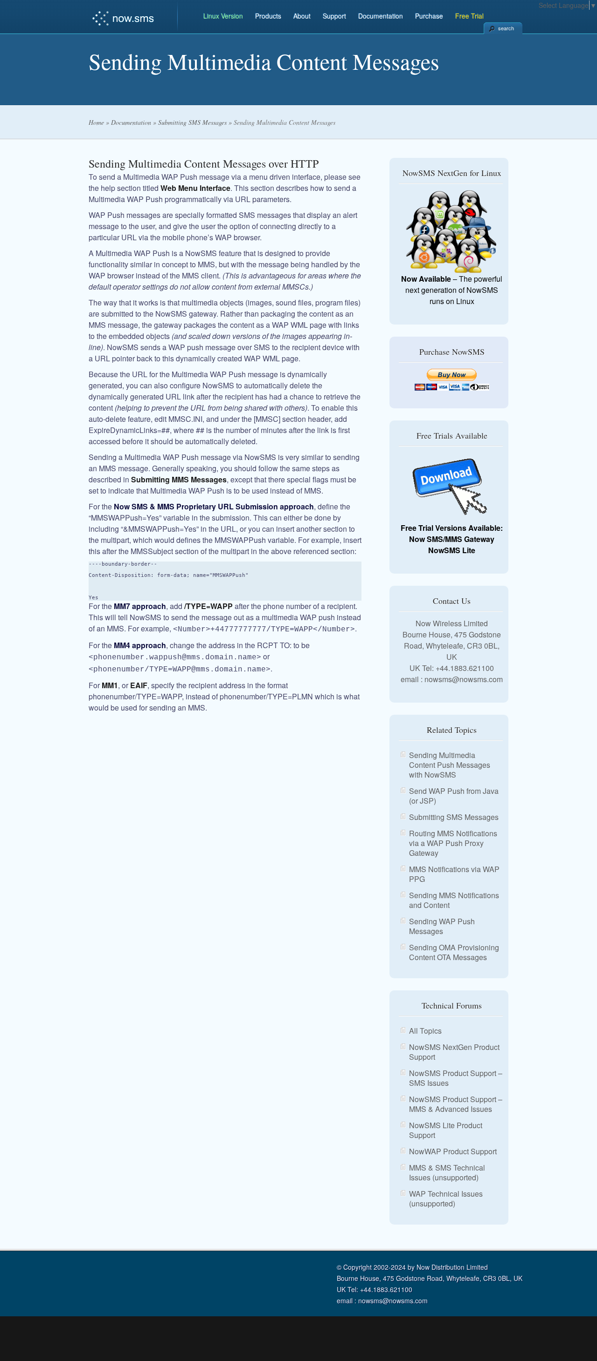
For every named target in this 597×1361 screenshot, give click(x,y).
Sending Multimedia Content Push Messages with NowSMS (449, 765)
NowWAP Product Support (453, 1151)
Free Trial (469, 15)
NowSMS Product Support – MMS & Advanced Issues (455, 1104)
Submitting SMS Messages (192, 122)
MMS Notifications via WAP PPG (454, 874)
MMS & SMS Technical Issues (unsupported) (447, 1172)
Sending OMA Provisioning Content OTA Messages (454, 952)
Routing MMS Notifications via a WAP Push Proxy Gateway (453, 843)
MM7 (122, 606)
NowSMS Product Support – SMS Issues (455, 1078)
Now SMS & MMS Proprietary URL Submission (196, 506)
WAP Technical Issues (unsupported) (446, 1198)
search (506, 28)
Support (334, 15)
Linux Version (223, 15)
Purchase (429, 15)
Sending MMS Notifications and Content (454, 900)
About (302, 15)
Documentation (380, 15)
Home (96, 122)
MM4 (122, 645)
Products (268, 15)
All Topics (425, 1030)
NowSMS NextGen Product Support (454, 1052)
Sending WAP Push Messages (442, 926)
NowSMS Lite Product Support (445, 1130)
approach (296, 506)
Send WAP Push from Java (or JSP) (454, 795)
